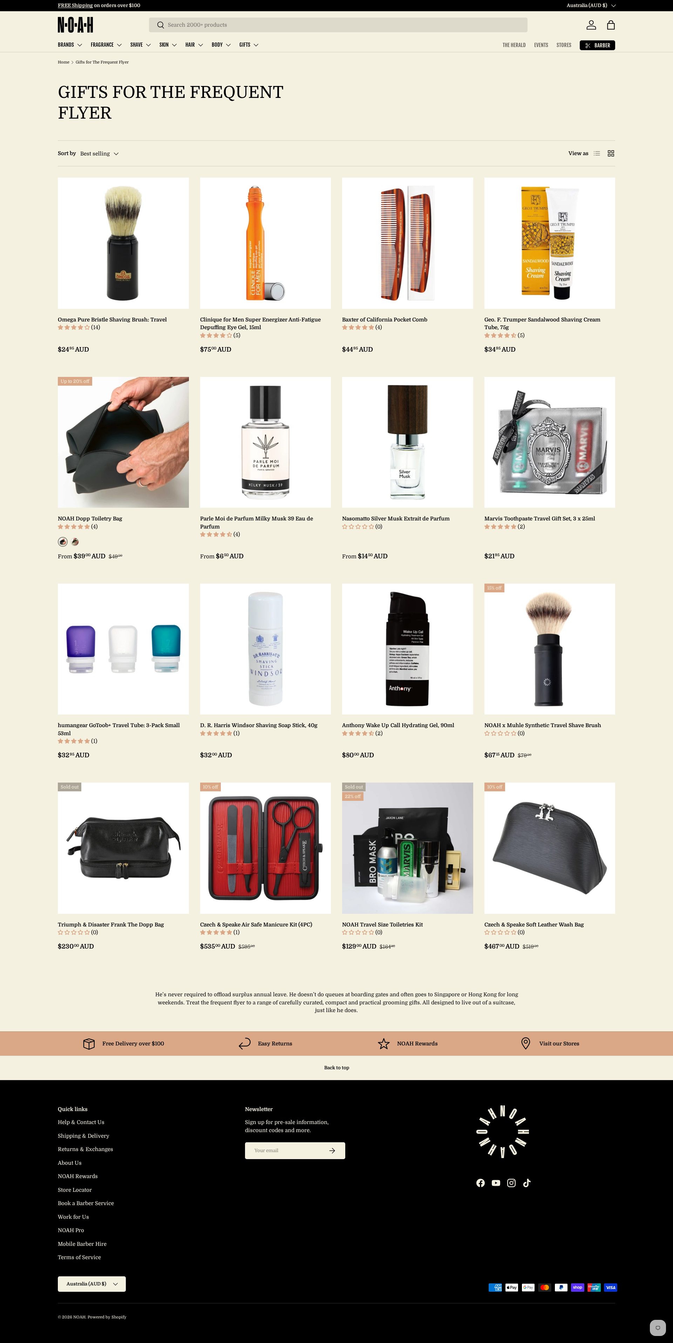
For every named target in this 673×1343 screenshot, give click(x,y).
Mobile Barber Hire (82, 1244)
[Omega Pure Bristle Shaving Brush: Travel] (123, 243)
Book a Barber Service (86, 1203)
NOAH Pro (71, 1230)
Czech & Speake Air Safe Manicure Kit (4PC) (256, 925)
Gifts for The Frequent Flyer (102, 62)
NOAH (79, 1317)
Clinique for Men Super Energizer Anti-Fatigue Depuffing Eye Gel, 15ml (260, 324)
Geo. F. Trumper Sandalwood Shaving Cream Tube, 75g (542, 324)
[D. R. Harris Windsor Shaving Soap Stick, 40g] (265, 649)
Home (63, 62)
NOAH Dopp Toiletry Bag (90, 519)
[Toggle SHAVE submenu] (148, 45)
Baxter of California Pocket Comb (384, 320)
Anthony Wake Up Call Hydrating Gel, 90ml (398, 725)
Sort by (67, 153)
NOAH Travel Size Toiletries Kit (382, 925)
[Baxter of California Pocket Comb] (407, 243)
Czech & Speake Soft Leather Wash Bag (534, 925)
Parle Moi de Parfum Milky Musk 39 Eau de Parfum (256, 523)
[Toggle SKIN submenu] (174, 45)
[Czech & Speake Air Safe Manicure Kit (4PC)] (265, 848)
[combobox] (338, 25)
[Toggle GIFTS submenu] (256, 45)
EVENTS (541, 45)
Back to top (336, 1067)
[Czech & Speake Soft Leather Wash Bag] (550, 848)
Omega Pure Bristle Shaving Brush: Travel (112, 320)
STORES (564, 45)
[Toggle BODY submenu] (228, 45)
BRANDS (66, 44)
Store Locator (75, 1190)
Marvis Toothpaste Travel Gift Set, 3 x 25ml (539, 519)
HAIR (190, 44)
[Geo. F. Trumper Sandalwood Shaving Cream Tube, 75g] (550, 243)
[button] (611, 25)
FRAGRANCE (102, 44)
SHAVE (136, 44)
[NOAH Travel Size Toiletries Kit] (407, 848)
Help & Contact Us (81, 1122)
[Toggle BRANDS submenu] (79, 45)
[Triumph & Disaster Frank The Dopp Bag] (123, 848)
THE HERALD (514, 45)
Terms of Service (79, 1257)
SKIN (164, 44)
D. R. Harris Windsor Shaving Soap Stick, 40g (259, 725)
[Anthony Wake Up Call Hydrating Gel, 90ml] (407, 649)
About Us (70, 1163)
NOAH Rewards (78, 1176)
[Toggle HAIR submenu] (200, 45)
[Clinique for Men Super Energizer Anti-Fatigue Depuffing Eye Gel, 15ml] (265, 243)
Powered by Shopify (107, 1317)
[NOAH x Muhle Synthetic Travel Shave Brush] (550, 649)
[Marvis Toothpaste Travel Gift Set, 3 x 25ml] (550, 442)
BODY (217, 44)
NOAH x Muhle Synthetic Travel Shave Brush (542, 725)
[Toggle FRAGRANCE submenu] (119, 45)
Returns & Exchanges (85, 1149)
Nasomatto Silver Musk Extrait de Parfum (396, 519)
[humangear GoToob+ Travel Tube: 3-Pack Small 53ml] (123, 649)
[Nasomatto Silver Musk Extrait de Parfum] (407, 442)
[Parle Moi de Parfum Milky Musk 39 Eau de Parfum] (265, 442)
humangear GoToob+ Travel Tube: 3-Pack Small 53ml (119, 729)
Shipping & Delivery (83, 1136)
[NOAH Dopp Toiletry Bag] (123, 442)
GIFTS (244, 44)
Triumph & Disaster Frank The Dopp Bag (111, 925)
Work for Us (73, 1217)
